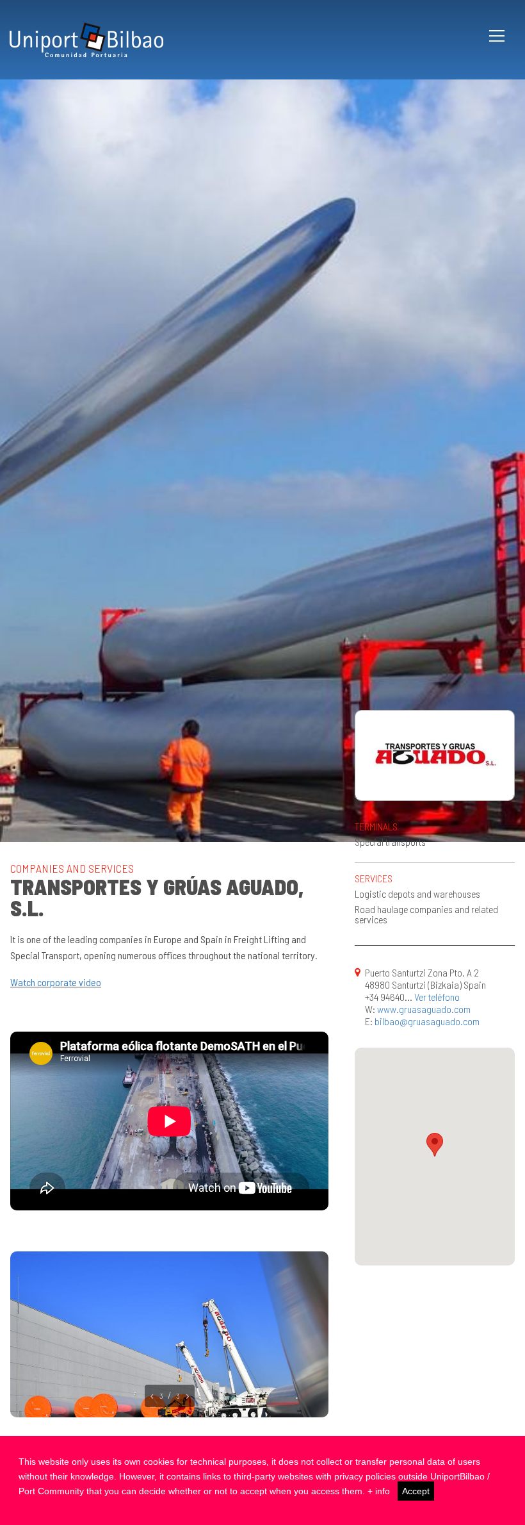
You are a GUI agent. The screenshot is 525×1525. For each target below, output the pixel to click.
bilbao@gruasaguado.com (427, 1021)
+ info (379, 1491)
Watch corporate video (55, 982)
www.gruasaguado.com (424, 1009)
